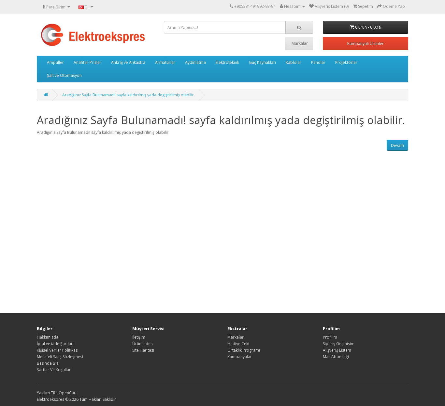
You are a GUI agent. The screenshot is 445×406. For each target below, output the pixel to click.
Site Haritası (143, 350)
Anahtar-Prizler (87, 62)
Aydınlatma (195, 62)
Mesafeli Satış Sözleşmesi (60, 356)
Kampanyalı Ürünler (365, 43)
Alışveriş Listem (337, 350)
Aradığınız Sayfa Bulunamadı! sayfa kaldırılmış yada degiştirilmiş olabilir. (128, 95)
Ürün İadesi (142, 343)
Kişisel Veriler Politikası (58, 350)
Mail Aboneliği (336, 356)
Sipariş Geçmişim (338, 343)
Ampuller (55, 62)
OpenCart (68, 393)
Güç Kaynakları (262, 62)
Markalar (300, 43)
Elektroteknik (227, 62)
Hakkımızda (47, 337)
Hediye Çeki (238, 343)
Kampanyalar (239, 356)
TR (53, 393)
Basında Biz (47, 363)
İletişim (138, 337)
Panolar (318, 62)
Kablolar (293, 62)
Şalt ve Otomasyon (64, 75)
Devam (397, 145)
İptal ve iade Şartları (55, 343)
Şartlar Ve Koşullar (54, 369)
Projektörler (346, 62)
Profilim (330, 337)
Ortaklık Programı (243, 350)
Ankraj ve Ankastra (128, 62)
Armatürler (165, 62)
